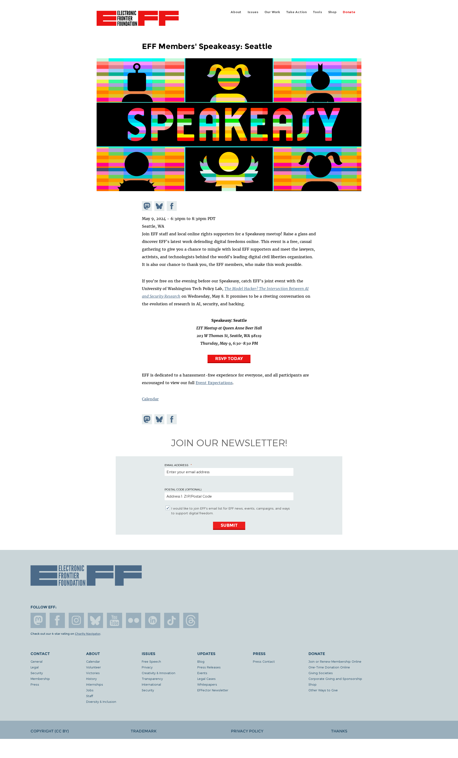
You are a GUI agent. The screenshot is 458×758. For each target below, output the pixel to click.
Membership (40, 678)
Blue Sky (95, 620)
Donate (349, 12)
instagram (76, 620)
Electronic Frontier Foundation (138, 21)
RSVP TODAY (229, 358)
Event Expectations (214, 382)
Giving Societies (320, 673)
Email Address (176, 465)
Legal (35, 667)
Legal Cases (206, 678)
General (36, 661)
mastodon (38, 620)
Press (35, 684)
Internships (94, 684)
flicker (133, 620)
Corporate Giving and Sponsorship (335, 678)
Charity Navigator (87, 633)
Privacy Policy (247, 731)
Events (202, 673)
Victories (93, 673)
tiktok (171, 620)
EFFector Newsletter (212, 690)
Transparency (152, 678)
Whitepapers (207, 684)
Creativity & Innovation (158, 673)
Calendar (150, 399)
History (91, 678)
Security (37, 673)
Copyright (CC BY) (50, 731)
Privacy (147, 667)
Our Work (272, 12)
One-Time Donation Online (329, 667)
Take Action (296, 12)
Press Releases (209, 667)
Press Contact (264, 661)
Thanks (339, 731)
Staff (89, 696)
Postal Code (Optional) (183, 489)
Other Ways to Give (323, 690)
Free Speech (151, 661)
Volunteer (93, 667)
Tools (317, 12)
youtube (114, 620)
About (236, 12)
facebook (57, 620)
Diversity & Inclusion (101, 701)
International (151, 684)
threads (190, 620)
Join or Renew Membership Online (334, 661)
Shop (332, 12)
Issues (253, 12)
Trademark (143, 731)
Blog (200, 661)
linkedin (152, 620)
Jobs (90, 690)
